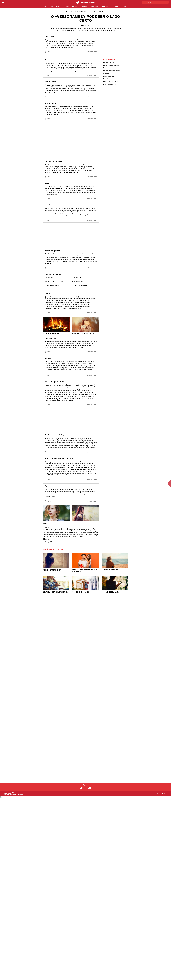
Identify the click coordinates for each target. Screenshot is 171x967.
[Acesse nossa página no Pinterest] (85, 788)
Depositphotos (20, 794)
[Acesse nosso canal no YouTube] (89, 788)
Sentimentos (100, 11)
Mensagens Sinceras (108, 62)
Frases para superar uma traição (111, 65)
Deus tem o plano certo (52, 285)
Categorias (70, 11)
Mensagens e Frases (85, 11)
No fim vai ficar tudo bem (79, 285)
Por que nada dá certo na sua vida (111, 87)
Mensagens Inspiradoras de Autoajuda (112, 70)
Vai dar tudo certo (77, 281)
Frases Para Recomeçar (109, 79)
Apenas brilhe (106, 73)
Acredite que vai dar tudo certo (54, 281)
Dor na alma (106, 68)
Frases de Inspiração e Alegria (110, 81)
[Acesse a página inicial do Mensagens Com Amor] (85, 2)
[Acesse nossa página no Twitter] (81, 788)
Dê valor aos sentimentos (109, 84)
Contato (158, 793)
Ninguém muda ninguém (109, 76)
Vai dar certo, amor (50, 277)
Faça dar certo (76, 277)
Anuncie (164, 793)
